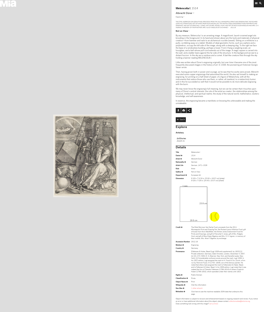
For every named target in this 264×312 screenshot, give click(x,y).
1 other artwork (197, 288)
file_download (178, 110)
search (260, 3)
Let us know (213, 304)
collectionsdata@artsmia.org (239, 301)
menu (256, 3)
